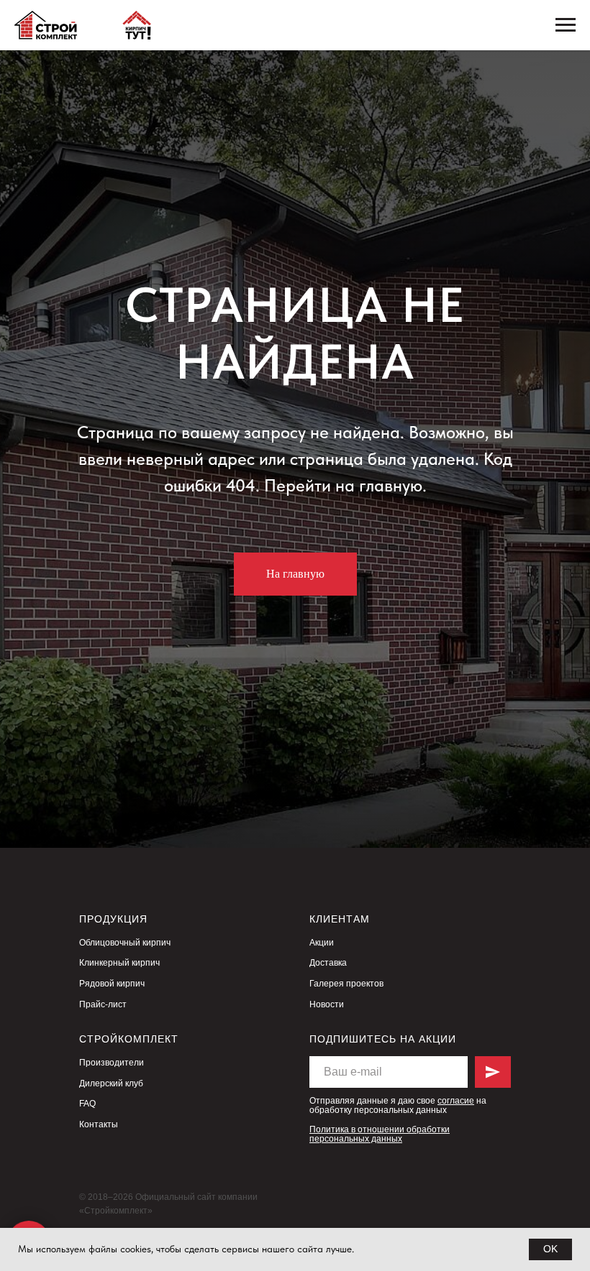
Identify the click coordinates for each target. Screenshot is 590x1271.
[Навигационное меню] (565, 25)
